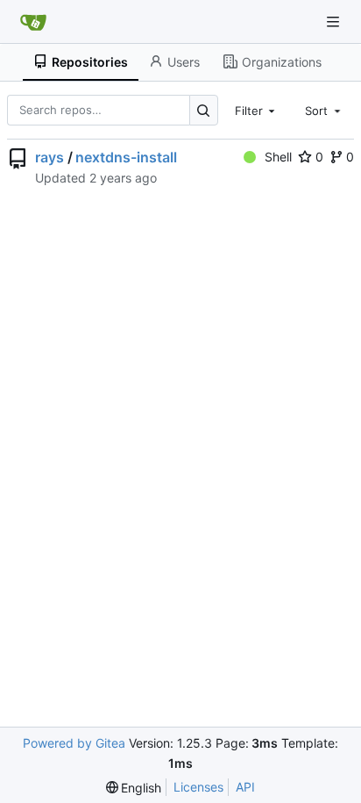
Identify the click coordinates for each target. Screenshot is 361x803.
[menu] (134, 787)
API (245, 786)
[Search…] (203, 110)
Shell (278, 156)
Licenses (198, 786)
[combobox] (256, 109)
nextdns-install (126, 157)
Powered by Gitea (74, 742)
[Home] (33, 22)
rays (49, 157)
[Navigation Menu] (334, 21)
